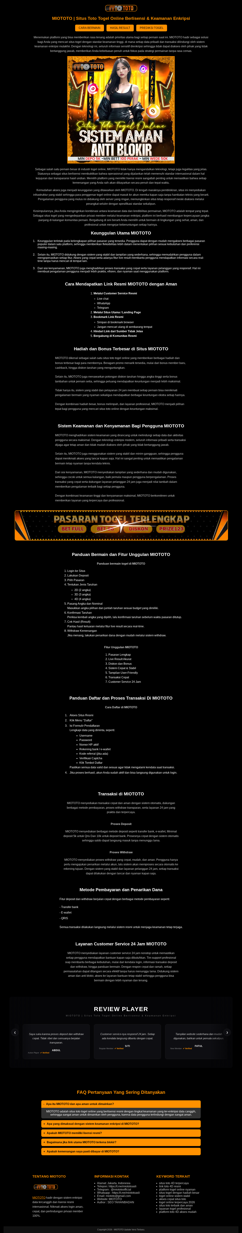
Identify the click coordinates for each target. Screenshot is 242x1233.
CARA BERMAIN (89, 27)
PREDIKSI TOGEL (152, 27)
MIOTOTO (38, 1197)
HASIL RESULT (120, 27)
